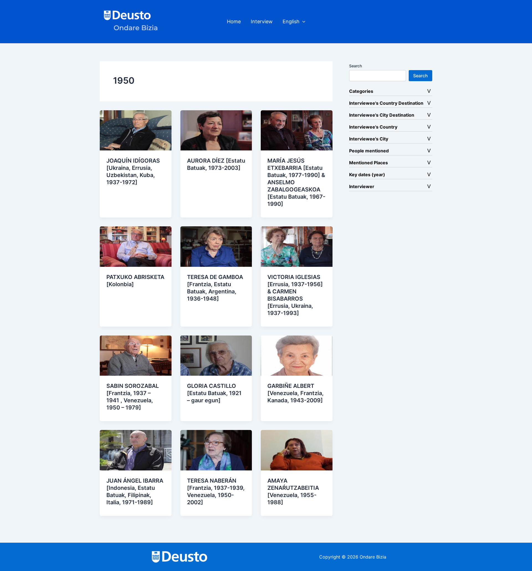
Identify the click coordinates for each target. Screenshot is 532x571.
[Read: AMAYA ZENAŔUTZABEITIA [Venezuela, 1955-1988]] (296, 449)
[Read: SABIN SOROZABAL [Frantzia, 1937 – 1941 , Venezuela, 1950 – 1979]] (136, 355)
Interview (262, 21)
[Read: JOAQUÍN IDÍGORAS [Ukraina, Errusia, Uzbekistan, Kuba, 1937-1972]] (136, 130)
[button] (302, 22)
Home (234, 21)
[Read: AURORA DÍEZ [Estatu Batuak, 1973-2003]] (216, 130)
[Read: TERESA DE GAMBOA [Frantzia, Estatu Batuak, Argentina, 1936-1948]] (216, 246)
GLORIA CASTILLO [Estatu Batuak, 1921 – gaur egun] (214, 393)
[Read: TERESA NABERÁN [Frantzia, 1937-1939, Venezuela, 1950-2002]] (216, 449)
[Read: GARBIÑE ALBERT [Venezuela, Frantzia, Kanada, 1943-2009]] (296, 355)
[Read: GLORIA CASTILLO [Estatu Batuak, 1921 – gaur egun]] (216, 355)
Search (355, 65)
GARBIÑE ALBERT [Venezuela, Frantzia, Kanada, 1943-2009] (295, 393)
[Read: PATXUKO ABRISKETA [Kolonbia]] (136, 246)
